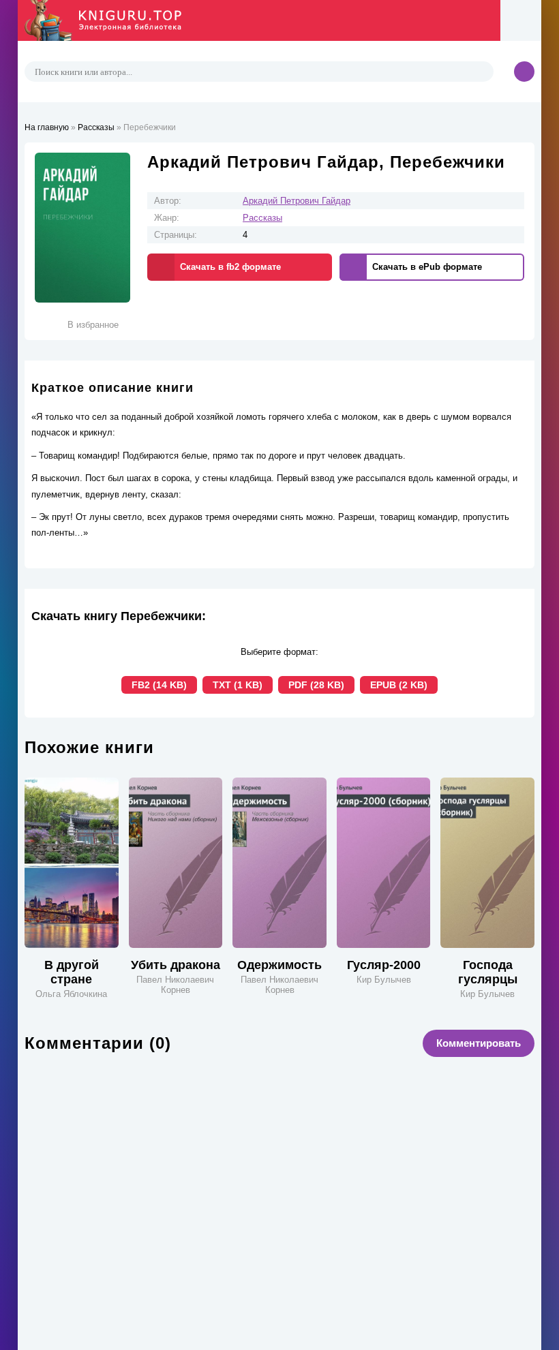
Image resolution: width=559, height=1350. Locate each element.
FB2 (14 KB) (159, 684)
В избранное (93, 325)
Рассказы (262, 218)
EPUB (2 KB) (398, 684)
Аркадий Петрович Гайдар (296, 201)
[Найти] (481, 71)
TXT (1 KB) (237, 684)
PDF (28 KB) (316, 684)
